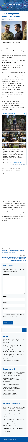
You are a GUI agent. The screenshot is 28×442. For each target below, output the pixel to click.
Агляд (3, 19)
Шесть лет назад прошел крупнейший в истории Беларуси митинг (13, 355)
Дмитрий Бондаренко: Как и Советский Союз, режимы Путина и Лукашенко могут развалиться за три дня (14, 373)
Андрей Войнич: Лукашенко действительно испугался (10, 394)
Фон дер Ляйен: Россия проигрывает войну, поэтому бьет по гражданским (13, 350)
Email (5, 302)
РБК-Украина (15, 60)
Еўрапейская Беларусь (14, 4)
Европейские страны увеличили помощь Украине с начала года (12, 359)
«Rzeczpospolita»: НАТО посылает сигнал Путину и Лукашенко (12, 346)
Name (5, 296)
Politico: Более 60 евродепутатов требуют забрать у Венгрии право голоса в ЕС (12, 415)
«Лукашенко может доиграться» (12, 384)
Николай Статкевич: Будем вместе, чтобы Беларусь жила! (12, 424)
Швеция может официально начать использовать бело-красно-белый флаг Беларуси (13, 430)
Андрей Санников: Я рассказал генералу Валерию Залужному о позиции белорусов (12, 388)
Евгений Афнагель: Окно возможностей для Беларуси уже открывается (12, 379)
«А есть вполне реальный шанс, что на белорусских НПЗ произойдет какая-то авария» (13, 341)
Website (5, 309)
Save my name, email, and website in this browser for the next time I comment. (13, 317)
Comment (6, 274)
